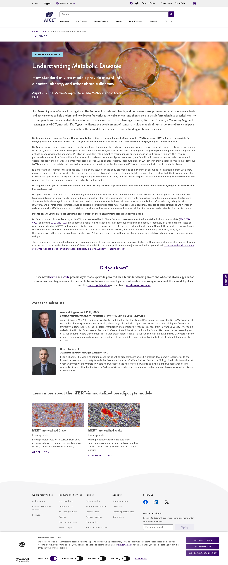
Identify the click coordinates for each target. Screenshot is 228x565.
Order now (40, 452)
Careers (35, 3)
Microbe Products (101, 21)
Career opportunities (123, 511)
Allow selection (203, 546)
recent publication (99, 285)
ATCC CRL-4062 (59, 222)
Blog (44, 31)
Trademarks (92, 522)
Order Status (166, 3)
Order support (39, 501)
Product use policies (96, 506)
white (66, 276)
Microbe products (68, 511)
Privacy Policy (125, 544)
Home (35, 31)
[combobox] (114, 14)
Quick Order (180, 3)
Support (47, 3)
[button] (171, 14)
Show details (141, 558)
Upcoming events (121, 501)
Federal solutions (68, 522)
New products (66, 501)
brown (53, 276)
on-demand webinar (138, 285)
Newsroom (118, 506)
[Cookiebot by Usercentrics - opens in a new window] (22, 560)
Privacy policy (93, 501)
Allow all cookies (203, 540)
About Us (168, 21)
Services (118, 21)
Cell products (66, 506)
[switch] (79, 558)
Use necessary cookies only (203, 553)
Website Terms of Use (97, 527)
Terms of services (94, 517)
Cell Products (81, 21)
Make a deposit (67, 527)
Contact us (118, 517)
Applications (64, 21)
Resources (153, 21)
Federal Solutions (135, 21)
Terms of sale (92, 511)
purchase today (99, 455)
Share (43, 36)
